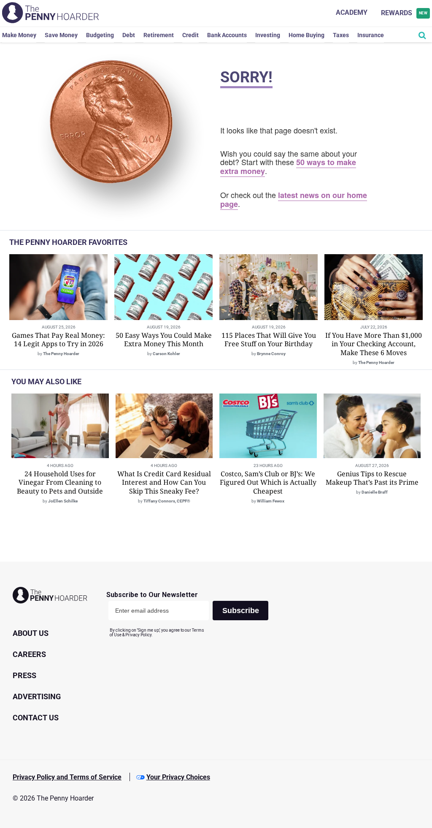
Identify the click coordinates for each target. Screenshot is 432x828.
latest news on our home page (293, 199)
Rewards (404, 13)
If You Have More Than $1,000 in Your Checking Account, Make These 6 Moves (373, 344)
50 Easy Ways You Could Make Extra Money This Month (164, 340)
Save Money (61, 35)
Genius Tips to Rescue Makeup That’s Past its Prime (372, 478)
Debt (128, 35)
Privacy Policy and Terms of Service (67, 777)
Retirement (158, 35)
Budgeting (100, 35)
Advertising (37, 696)
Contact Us (36, 717)
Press (24, 675)
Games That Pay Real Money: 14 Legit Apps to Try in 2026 (58, 340)
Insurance (370, 35)
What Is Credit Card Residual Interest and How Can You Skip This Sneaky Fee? (164, 482)
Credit (190, 35)
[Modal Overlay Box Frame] (190, 614)
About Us (31, 633)
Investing (267, 35)
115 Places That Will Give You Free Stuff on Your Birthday (268, 340)
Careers (29, 654)
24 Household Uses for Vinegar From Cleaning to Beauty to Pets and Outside (60, 482)
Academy (351, 12)
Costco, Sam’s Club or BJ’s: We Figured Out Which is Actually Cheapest (268, 482)
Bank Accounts (227, 35)
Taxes (341, 35)
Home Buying (306, 35)
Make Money (19, 35)
